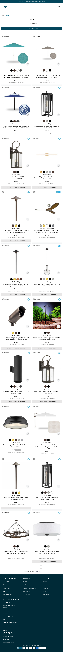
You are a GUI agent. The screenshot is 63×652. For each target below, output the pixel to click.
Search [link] (7, 15)
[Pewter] (53, 225)
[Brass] (16, 225)
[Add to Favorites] (28, 64)
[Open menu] (3, 7)
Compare (6, 36)
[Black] (11, 70)
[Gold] (41, 172)
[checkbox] (3, 36)
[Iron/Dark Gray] (20, 70)
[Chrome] (50, 172)
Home (2, 15)
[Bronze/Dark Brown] (14, 70)
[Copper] (17, 279)
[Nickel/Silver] (47, 121)
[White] (17, 70)
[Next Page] (41, 567)
